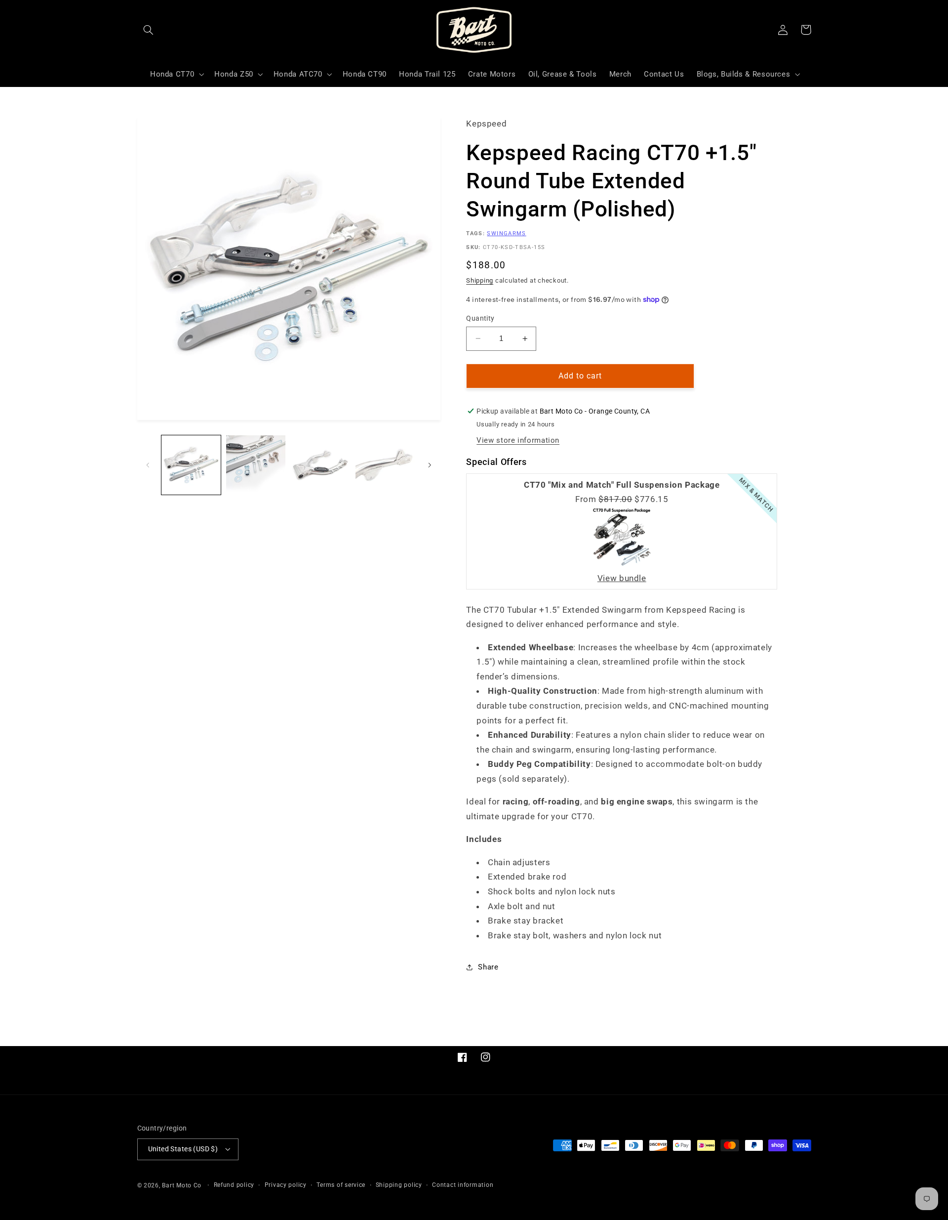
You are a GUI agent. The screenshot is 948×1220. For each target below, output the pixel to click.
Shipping (479, 280)
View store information (517, 440)
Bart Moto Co (181, 1185)
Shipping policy (399, 1184)
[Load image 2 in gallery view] (256, 465)
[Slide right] (429, 465)
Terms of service (340, 1184)
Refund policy (234, 1184)
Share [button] (488, 967)
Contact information (462, 1184)
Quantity (480, 318)
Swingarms (506, 233)
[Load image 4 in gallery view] (385, 465)
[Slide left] (148, 465)
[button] (148, 29)
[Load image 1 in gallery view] (191, 465)
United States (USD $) (183, 1149)
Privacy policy (286, 1184)
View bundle (621, 578)
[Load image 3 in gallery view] (321, 465)
